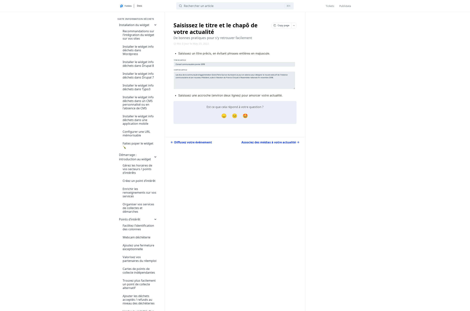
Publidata (345, 6)
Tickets (330, 6)
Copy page (283, 25)
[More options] (293, 25)
